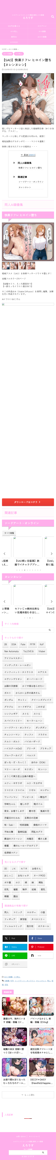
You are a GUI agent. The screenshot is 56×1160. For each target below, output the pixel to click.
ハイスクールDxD (13, 748)
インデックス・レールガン (17, 665)
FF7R (32, 644)
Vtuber (42, 651)
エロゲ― (31, 912)
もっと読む (29, 1094)
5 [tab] (27, 570)
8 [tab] (35, 570)
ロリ (18, 882)
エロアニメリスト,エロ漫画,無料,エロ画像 (28, 1141)
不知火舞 (8, 831)
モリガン (28, 769)
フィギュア (9, 919)
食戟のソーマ (40, 824)
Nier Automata (11, 651)
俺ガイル (38, 804)
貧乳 (43, 889)
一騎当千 (42, 797)
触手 (25, 889)
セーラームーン (34, 720)
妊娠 (34, 889)
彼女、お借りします (14, 810)
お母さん (36, 868)
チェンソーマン (12, 734)
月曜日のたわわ (12, 817)
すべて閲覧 (9, 533)
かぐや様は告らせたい (33, 685)
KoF (42, 644)
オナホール (43, 926)
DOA (13, 644)
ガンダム (8, 699)
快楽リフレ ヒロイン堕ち (30, 167)
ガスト (7, 692)
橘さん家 (42, 838)
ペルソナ (31, 755)
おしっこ (8, 875)
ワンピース (27, 797)
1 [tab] (17, 570)
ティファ (28, 734)
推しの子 (24, 804)
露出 (15, 896)
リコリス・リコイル (14, 790)
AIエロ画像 (42, 36)
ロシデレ (44, 790)
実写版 (23, 919)
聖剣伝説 (22, 831)
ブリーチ (31, 748)
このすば (40, 706)
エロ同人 (14, 31)
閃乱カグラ (36, 831)
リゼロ (32, 790)
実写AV (14, 36)
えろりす (28, 18)
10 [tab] (40, 570)
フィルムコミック (13, 926)
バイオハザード (32, 741)
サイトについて (34, 1136)
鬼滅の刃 (44, 810)
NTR (12, 980)
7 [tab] (32, 570)
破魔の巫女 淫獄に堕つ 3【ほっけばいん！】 (13, 1052)
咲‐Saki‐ (9, 824)
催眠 (15, 889)
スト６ (37, 713)
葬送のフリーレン (13, 838)
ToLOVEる (28, 651)
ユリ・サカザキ (34, 783)
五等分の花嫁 (31, 817)
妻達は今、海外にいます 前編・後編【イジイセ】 (14, 1022)
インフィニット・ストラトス (18, 672)
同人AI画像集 (25, 162)
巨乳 (6, 889)
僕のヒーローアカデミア (25, 845)
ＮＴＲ (24, 868)
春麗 (6, 845)
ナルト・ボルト (12, 741)
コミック (17, 912)
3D (5, 868)
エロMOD (14, 42)
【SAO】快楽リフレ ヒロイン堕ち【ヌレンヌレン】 (27, 610)
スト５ (25, 713)
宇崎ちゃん (9, 804)
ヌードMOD (39, 875)
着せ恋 (32, 810)
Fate (23, 644)
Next (51, 553)
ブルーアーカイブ (13, 755)
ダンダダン (41, 727)
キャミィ (22, 699)
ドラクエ (42, 734)
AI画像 (7, 980)
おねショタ (23, 875)
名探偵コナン (11, 852)
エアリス (42, 672)
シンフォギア (11, 713)
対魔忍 (30, 838)
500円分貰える (14, 26)
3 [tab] (22, 570)
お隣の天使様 (11, 685)
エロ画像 (42, 31)
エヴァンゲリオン (13, 679)
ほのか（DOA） (39, 762)
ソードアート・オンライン (30, 181)
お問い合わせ (21, 1136)
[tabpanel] (28, 552)
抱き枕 (30, 926)
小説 (43, 912)
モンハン (42, 769)
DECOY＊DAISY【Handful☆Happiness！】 (41, 1083)
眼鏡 (6, 896)
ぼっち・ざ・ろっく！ (15, 762)
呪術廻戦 (24, 824)
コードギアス (24, 706)
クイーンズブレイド (41, 699)
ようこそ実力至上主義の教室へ (19, 776)
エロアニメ (42, 26)
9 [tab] (37, 570)
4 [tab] (24, 570)
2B (5, 644)
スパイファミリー (13, 720)
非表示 (32, 154)
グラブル (8, 706)
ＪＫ (14, 868)
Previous (4, 553)
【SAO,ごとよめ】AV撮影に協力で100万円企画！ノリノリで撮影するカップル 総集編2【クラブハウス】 (28, 562)
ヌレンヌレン (24, 187)
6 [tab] (30, 570)
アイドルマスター (13, 658)
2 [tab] (19, 570)
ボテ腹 (7, 882)
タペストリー (38, 919)
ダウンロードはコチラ (26, 502)
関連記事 (22, 176)
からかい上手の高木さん (28, 692)
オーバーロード (34, 679)
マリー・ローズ (12, 769)
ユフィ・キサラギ (13, 783)
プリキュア (45, 748)
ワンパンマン (11, 797)
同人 (6, 912)
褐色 (41, 882)
